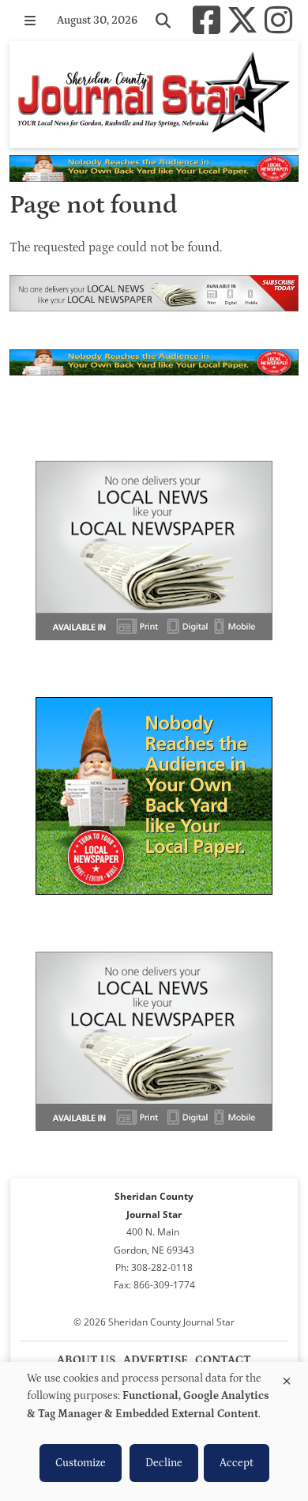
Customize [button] (80, 1463)
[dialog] (154, 1431)
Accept (237, 1463)
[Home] (154, 94)
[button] (30, 20)
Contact (223, 1360)
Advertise (155, 1360)
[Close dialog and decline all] (287, 1378)
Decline (163, 1463)
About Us (86, 1360)
